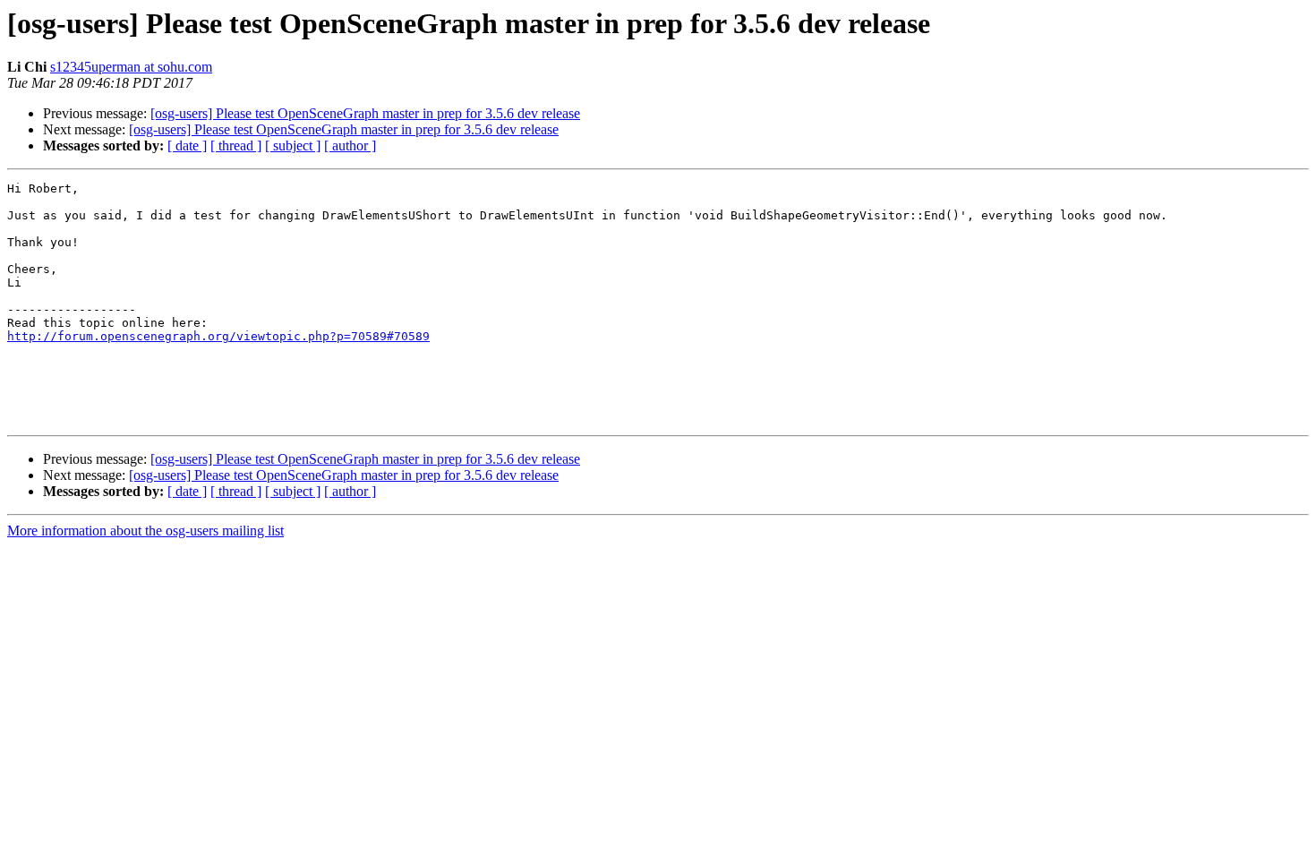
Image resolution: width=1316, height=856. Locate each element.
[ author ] (350, 145)
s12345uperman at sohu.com (131, 66)
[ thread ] (235, 145)
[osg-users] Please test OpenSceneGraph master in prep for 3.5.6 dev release (365, 113)
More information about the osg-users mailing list (145, 530)
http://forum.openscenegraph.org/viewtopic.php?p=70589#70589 (218, 336)
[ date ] (187, 145)
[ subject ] (292, 145)
